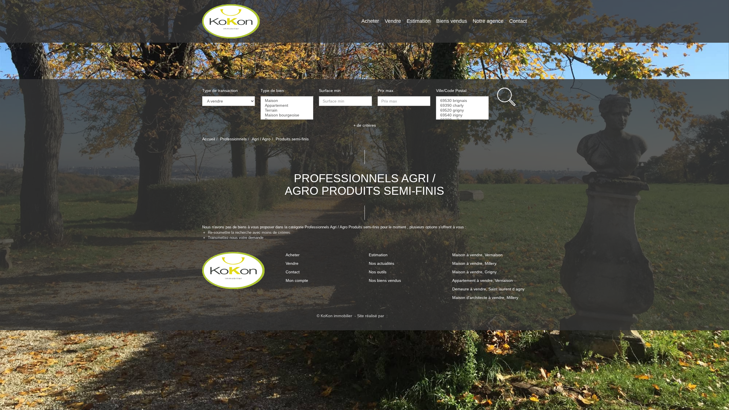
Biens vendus (451, 21)
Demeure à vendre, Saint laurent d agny (488, 289)
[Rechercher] (512, 97)
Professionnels (233, 139)
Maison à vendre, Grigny (474, 272)
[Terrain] (287, 110)
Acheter (370, 21)
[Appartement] (287, 105)
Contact (518, 21)
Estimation (419, 21)
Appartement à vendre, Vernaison (482, 280)
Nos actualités (381, 263)
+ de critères (364, 125)
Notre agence (488, 21)
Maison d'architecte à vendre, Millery (485, 297)
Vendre (393, 21)
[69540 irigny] (462, 115)
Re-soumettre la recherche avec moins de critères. (249, 232)
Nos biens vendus (385, 280)
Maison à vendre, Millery (474, 263)
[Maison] (287, 100)
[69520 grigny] (462, 110)
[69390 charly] (462, 105)
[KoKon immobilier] (231, 21)
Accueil (208, 139)
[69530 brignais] (462, 100)
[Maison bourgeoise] (287, 115)
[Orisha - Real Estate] (401, 315)
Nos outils (377, 272)
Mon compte (297, 280)
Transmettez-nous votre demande (235, 237)
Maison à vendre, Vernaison (477, 255)
